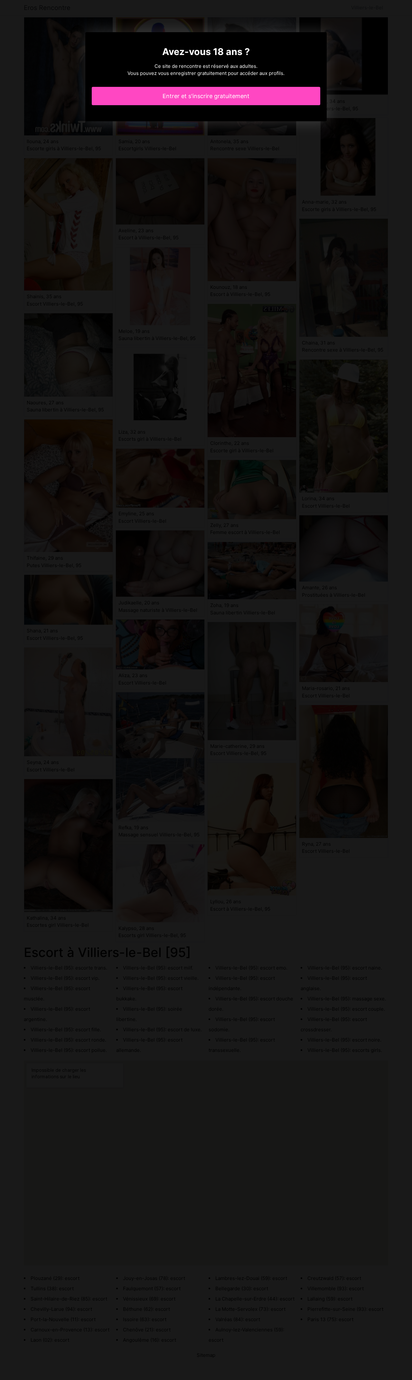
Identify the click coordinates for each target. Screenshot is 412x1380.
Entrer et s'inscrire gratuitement (206, 96)
